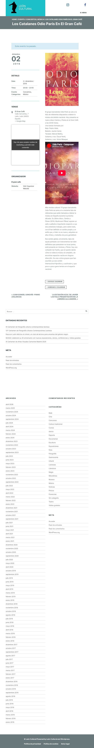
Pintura (51, 491)
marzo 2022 (10, 497)
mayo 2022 (10, 489)
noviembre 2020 (12, 548)
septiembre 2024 (12, 419)
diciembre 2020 (12, 545)
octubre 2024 (11, 415)
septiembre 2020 (12, 556)
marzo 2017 (10, 670)
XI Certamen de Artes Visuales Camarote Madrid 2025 (26, 342)
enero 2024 (10, 438)
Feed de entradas (12, 360)
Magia (51, 472)
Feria (50, 450)
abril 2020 (9, 567)
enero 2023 (10, 471)
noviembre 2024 (12, 412)
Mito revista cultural (52, 207)
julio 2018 (9, 619)
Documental (53, 439)
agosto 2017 (10, 656)
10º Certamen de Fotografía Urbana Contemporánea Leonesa (29, 331)
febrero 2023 (11, 467)
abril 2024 (9, 426)
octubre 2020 (11, 552)
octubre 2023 (11, 449)
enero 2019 (10, 600)
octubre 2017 (11, 648)
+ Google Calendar (54, 281)
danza (51, 431)
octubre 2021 (11, 515)
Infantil (51, 461)
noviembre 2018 (12, 608)
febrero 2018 (10, 637)
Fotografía (52, 454)
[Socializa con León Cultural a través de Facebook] (83, 3)
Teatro (51, 502)
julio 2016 (9, 700)
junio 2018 (9, 622)
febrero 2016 (10, 718)
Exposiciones (53, 446)
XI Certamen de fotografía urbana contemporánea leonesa (27, 327)
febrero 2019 (10, 596)
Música (40, 19)
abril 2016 (9, 711)
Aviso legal (65, 744)
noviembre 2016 (12, 685)
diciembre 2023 (12, 441)
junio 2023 (10, 460)
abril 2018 (9, 630)
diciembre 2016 (11, 681)
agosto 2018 (10, 615)
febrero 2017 (10, 674)
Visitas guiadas (54, 505)
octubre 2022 (11, 478)
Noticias (52, 487)
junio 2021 (9, 526)
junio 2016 (9, 704)
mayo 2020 (10, 563)
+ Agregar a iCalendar (56, 287)
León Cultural (31, 739)
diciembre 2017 (11, 644)
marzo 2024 (10, 430)
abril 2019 (9, 589)
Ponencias (52, 494)
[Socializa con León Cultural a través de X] (75, 3)
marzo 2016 (10, 715)
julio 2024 (9, 423)
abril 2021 (9, 534)
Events (21, 19)
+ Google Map (20, 121)
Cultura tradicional (55, 424)
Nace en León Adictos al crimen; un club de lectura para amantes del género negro (37, 334)
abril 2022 (9, 493)
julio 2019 (9, 578)
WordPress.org (11, 368)
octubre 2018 (11, 611)
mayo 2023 (10, 463)
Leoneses (52, 465)
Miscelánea (53, 476)
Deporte (52, 435)
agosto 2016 (10, 696)
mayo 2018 (10, 626)
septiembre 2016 (12, 692)
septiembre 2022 (12, 482)
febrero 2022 (10, 500)
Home (14, 19)
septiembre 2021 (12, 519)
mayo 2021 (10, 530)
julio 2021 (9, 523)
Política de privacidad (32, 744)
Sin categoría (54, 498)
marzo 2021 (10, 537)
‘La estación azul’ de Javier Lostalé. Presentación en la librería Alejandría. (64, 297)
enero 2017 (10, 678)
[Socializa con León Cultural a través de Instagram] (66, 3)
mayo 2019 (10, 585)
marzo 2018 (10, 633)
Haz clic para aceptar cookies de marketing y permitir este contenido (25, 144)
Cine (50, 417)
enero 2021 (10, 541)
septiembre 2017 (12, 652)
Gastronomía (53, 457)
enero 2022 (10, 504)
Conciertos (31, 19)
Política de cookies (51, 744)
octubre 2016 (11, 689)
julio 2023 (9, 456)
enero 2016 (10, 722)
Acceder (9, 357)
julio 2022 (9, 486)
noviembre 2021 (12, 511)
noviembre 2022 (12, 474)
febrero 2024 (11, 434)
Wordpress (65, 739)
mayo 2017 (10, 667)
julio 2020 (9, 559)
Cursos (51, 428)
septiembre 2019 (12, 574)
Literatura (52, 468)
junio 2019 (9, 582)
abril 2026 (9, 404)
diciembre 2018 (11, 604)
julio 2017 (9, 659)
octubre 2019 (11, 571)
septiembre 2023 (12, 452)
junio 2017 (9, 663)
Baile (50, 413)
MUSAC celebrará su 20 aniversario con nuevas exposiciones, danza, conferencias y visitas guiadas (43, 338)
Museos (51, 479)
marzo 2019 (10, 593)
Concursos (53, 420)
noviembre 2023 (12, 445)
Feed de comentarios (13, 364)
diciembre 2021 (11, 508)
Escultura (52, 443)
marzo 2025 (10, 408)
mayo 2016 (10, 707)
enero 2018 (10, 641)
